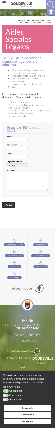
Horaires (35, 335)
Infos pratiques (27, 341)
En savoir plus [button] (11, 386)
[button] (51, 12)
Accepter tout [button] (27, 415)
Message (11, 170)
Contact (19, 335)
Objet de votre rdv (15, 161)
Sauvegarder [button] (27, 408)
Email (9, 153)
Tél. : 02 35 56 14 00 (27, 328)
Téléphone (12, 145)
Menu (4, 2)
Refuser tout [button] (27, 421)
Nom (9, 136)
